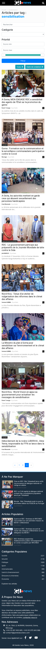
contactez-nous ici (30, 617)
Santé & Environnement (9, 241)
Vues (19, 67)
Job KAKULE (5, 253)
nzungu (4, 157)
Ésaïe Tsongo (6, 108)
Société (4, 96)
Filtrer (23, 61)
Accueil (4, 10)
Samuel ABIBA (6, 302)
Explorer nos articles (9, 584)
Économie (5, 290)
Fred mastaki (6, 204)
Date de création (34, 67)
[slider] (3, 55)
